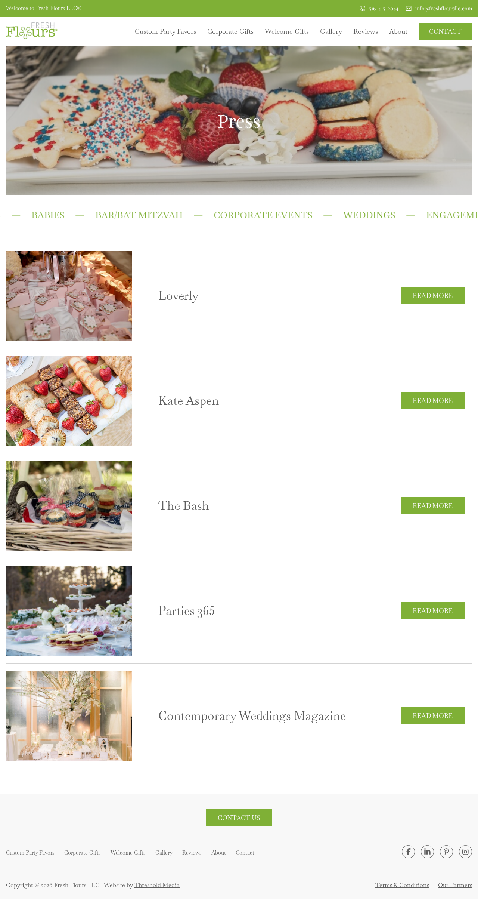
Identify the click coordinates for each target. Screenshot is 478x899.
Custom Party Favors (165, 31)
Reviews (365, 31)
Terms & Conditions (402, 885)
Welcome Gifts (287, 31)
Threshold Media (157, 885)
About (398, 31)
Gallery (331, 31)
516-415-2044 (383, 8)
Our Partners (455, 885)
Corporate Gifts (230, 31)
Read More (433, 296)
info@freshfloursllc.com (443, 8)
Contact (445, 31)
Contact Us (239, 818)
